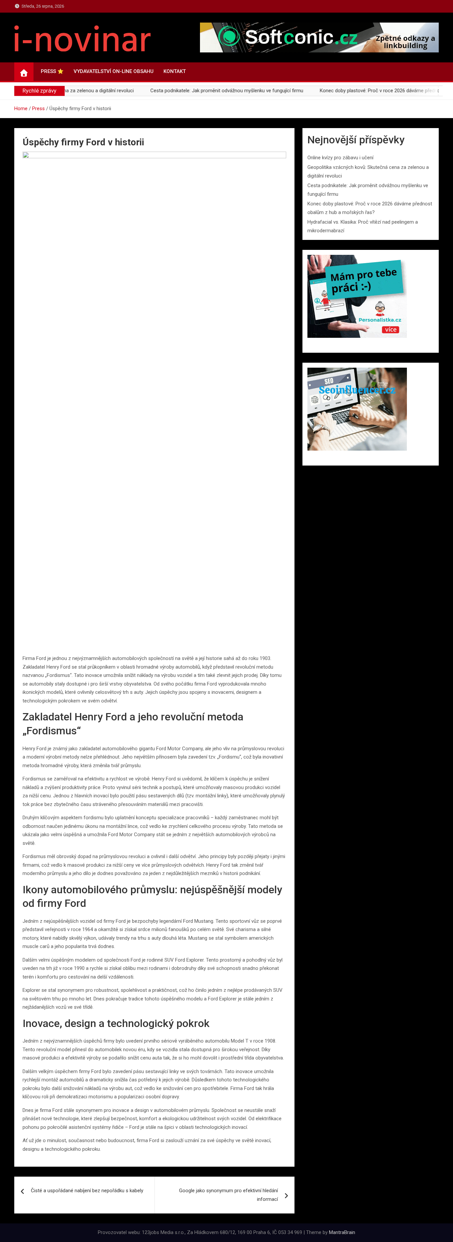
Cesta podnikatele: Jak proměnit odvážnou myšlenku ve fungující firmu (198, 91)
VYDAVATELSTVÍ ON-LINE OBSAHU (114, 71)
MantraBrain (342, 1232)
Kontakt (174, 71)
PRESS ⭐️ (52, 71)
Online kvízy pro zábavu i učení (340, 158)
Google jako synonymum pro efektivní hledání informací (228, 1195)
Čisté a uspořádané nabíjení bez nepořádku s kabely (87, 1191)
